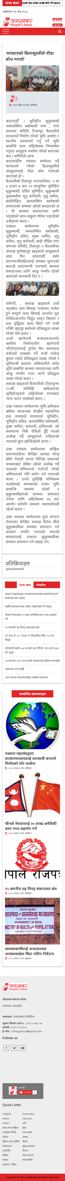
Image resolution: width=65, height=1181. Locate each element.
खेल (24, 1127)
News (5, 1118)
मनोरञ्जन (7, 1146)
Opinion (27, 1118)
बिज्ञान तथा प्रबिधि (11, 1141)
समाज (5, 1159)
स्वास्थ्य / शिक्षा (9, 1164)
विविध (5, 1155)
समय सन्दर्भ (28, 1155)
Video (5, 1123)
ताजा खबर (25, 585)
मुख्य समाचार (28, 1146)
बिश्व (24, 1141)
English (6, 1113)
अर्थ (24, 1123)
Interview (28, 1113)
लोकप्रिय (41, 585)
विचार (25, 1150)
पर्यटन (5, 1136)
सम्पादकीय (27, 1159)
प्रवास (25, 1136)
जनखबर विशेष (9, 1132)
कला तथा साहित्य (10, 1127)
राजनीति (6, 1150)
